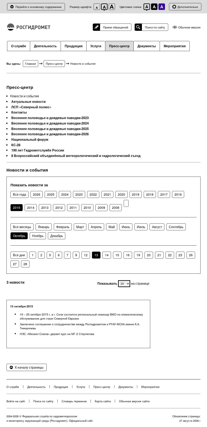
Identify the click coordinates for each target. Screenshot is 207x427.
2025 (50, 194)
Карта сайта (103, 401)
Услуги (95, 46)
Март (80, 226)
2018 (149, 194)
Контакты (19, 112)
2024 (65, 194)
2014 (30, 207)
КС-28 (15, 145)
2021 (107, 194)
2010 (87, 207)
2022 (93, 194)
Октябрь (19, 235)
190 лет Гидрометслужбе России (37, 150)
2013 (45, 207)
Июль (141, 226)
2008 (115, 207)
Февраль (62, 226)
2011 (73, 207)
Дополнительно (187, 7)
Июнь (126, 226)
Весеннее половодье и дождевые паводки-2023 (50, 118)
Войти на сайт (15, 401)
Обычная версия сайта (134, 401)
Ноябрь (37, 235)
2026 (36, 194)
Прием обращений (115, 27)
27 (15, 264)
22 (170, 255)
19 (138, 255)
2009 (101, 207)
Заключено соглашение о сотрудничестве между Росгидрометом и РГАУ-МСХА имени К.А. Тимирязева (80, 326)
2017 (164, 194)
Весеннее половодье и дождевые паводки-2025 (50, 129)
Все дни (19, 255)
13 (96, 255)
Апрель (96, 226)
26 (191, 255)
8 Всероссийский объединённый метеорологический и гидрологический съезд (75, 155)
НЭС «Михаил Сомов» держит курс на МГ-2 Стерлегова (57, 334)
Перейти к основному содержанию (39, 7)
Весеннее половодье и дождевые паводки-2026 (50, 134)
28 (25, 264)
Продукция (73, 46)
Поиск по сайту (155, 27)
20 (149, 255)
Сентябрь (176, 226)
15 (117, 255)
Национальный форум (29, 139)
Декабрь (56, 235)
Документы (146, 46)
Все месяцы (22, 226)
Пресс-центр (119, 46)
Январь (43, 226)
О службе (18, 46)
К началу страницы (29, 367)
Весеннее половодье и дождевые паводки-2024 (50, 123)
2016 (178, 194)
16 (128, 255)
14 (107, 255)
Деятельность (45, 46)
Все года (19, 194)
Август (157, 226)
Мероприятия (175, 46)
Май (112, 226)
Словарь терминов (74, 401)
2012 (59, 207)
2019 (135, 194)
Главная (30, 63)
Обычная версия (189, 27)
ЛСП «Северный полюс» (31, 107)
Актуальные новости (28, 101)
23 (180, 255)
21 (159, 255)
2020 (121, 194)
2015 (16, 207)
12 (86, 255)
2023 (79, 194)
